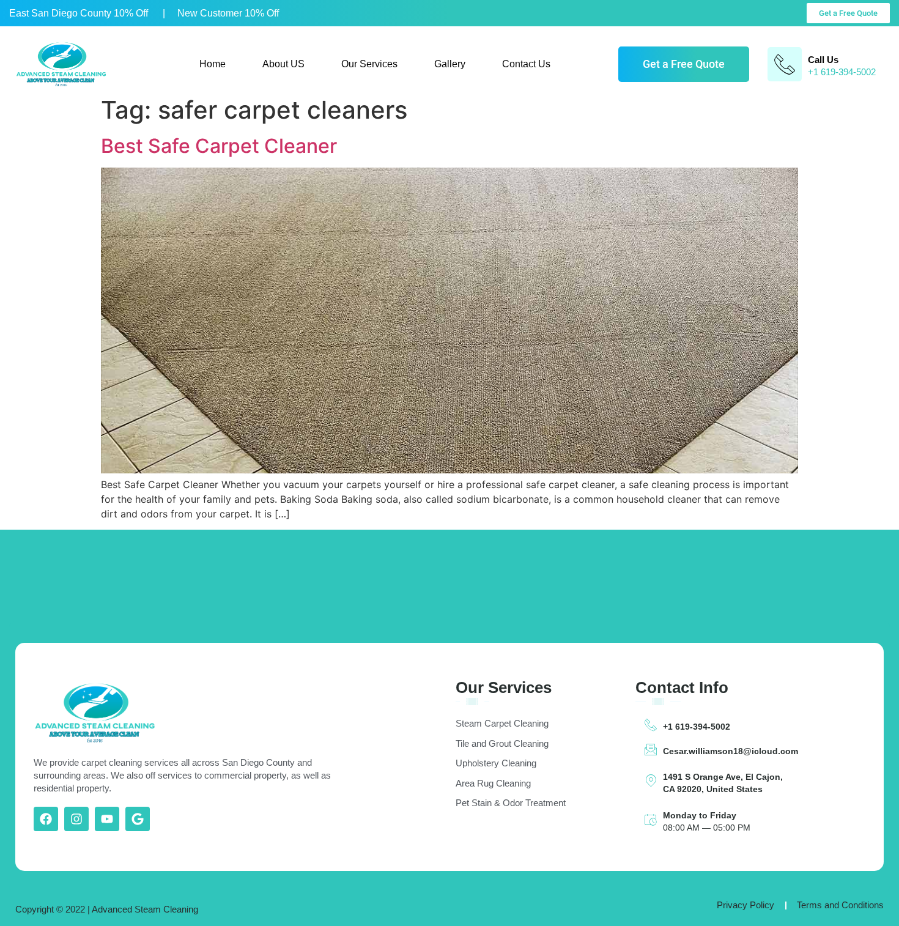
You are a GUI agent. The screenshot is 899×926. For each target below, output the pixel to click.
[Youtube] (107, 819)
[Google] (137, 819)
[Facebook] (46, 819)
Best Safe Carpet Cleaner (219, 146)
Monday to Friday (699, 815)
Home (212, 64)
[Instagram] (76, 819)
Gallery (449, 64)
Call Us (823, 59)
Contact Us (526, 64)
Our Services (369, 64)
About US (283, 64)
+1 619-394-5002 (696, 727)
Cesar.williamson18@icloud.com (730, 751)
